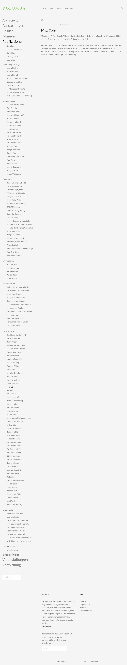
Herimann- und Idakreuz (17, 204)
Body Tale (11, 370)
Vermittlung (11, 565)
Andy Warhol (12, 171)
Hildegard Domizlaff (15, 115)
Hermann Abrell (13, 338)
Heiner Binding (13, 363)
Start (45, 9)
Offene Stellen (86, 611)
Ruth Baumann (13, 356)
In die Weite (12, 278)
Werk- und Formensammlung (19, 96)
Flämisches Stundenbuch (17, 322)
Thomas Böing (13, 366)
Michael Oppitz (13, 146)
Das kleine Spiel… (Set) (16, 335)
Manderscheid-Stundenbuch (19, 305)
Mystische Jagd (13, 231)
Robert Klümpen (14, 428)
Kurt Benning (12, 108)
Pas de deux (12, 275)
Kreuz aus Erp (12, 218)
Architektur (11, 21)
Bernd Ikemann (13, 408)
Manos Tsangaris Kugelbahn (19, 221)
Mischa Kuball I (13, 435)
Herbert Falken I (13, 119)
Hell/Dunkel (61, 661)
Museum (9, 36)
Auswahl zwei (12, 72)
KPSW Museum (13, 207)
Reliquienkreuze (13, 235)
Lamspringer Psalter (15, 308)
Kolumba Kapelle (14, 214)
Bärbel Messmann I (15, 456)
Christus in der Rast (15, 186)
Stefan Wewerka (13, 498)
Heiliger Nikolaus (14, 197)
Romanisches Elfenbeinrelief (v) (20, 249)
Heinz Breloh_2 (13, 380)
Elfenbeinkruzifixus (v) (16, 193)
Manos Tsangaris (14, 167)
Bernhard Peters (13, 473)
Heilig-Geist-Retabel (15, 200)
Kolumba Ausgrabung (16, 211)
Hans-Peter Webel (14, 494)
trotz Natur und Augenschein (19, 541)
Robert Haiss (12, 404)
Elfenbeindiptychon (15, 190)
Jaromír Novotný (14, 470)
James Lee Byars (13, 112)
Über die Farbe (13, 517)
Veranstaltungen (15, 560)
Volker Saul (11, 477)
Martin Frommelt (14, 126)
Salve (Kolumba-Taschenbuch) (19, 538)
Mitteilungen (12, 550)
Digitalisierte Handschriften (18, 287)
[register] (69, 648)
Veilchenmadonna (14, 256)
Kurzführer (11, 53)
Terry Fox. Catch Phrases (17, 242)
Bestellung (11, 46)
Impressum (85, 605)
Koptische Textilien (14, 82)
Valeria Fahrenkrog (15, 401)
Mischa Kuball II (13, 439)
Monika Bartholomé (15, 105)
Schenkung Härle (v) (15, 92)
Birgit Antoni (12, 342)
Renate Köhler (13, 432)
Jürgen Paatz (12, 153)
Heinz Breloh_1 (13, 377)
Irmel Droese (12, 394)
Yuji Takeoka (12, 484)
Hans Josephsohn (14, 132)
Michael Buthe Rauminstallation (20, 224)
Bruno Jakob (12, 415)
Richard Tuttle (12, 491)
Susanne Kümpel (14, 136)
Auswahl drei (12, 75)
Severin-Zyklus (13, 268)
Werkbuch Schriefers (15, 157)
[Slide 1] (60, 24)
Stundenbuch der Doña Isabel (19, 311)
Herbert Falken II (14, 122)
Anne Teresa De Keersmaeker (19, 418)
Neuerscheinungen (15, 50)
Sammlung (10, 555)
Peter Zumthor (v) (14, 505)
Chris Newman (13, 467)
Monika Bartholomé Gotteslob (20, 228)
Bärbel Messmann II (15, 460)
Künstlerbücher (13, 85)
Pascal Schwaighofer (15, 480)
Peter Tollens (12, 164)
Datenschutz (85, 601)
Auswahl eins (12, 68)
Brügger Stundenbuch (16, 298)
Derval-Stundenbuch (15, 325)
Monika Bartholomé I (16, 345)
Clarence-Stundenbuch (16, 301)
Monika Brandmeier (15, 373)
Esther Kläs (11, 425)
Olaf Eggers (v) (13, 397)
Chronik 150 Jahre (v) (16, 534)
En (121, 8)
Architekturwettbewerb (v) (18, 524)
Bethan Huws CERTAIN (16, 183)
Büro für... (11, 390)
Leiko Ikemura (12, 129)
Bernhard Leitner (14, 453)
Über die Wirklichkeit (16, 531)
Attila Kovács (12, 139)
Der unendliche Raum (16, 527)
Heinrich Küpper (13, 143)
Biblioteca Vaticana (15, 514)
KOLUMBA (14, 8)
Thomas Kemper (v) (15, 422)
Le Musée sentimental (16, 89)
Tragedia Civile (13, 245)
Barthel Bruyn (12, 271)
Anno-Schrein (12, 265)
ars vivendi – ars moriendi (18, 291)
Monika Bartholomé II (16, 349)
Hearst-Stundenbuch (15, 318)
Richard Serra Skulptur (16, 238)
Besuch (8, 31)
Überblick (11, 60)
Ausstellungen (13, 26)
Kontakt (83, 608)
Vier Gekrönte (13, 252)
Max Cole (69, 9)
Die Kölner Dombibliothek (18, 520)
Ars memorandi (13, 315)
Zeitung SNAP (12, 57)
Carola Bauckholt (14, 352)
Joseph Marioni (13, 150)
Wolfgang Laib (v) (14, 449)
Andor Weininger (14, 174)
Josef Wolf (11, 501)
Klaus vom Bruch (14, 383)
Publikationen (56, 9)
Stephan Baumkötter (15, 359)
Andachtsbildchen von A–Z (18, 79)
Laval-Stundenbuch (15, 294)
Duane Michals (13, 463)
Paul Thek (11, 160)
